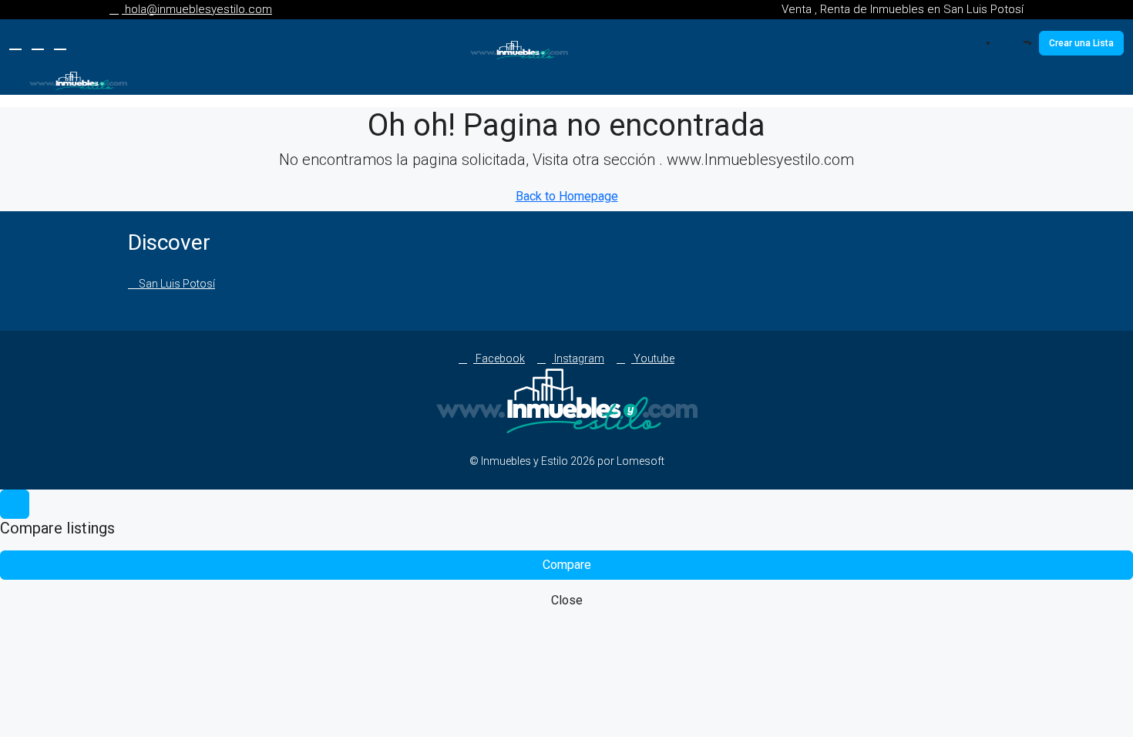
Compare (567, 564)
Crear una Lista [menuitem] (1081, 43)
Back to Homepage (567, 196)
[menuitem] (1018, 43)
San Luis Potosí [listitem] (175, 284)
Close (567, 600)
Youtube (652, 358)
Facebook (499, 358)
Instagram (578, 358)
